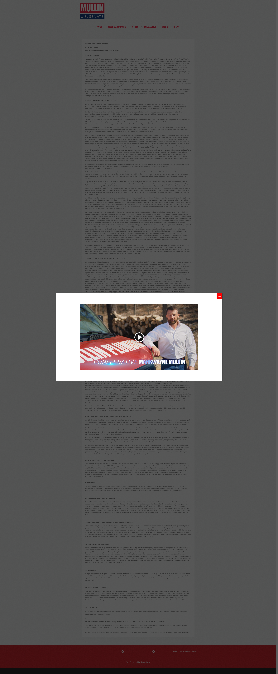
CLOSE (220, 296)
